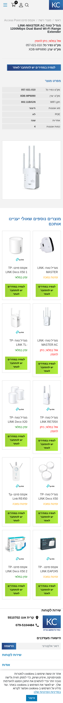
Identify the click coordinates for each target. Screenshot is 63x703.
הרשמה (9, 646)
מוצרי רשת (44, 20)
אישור (31, 698)
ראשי (58, 20)
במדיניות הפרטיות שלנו (47, 692)
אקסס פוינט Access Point (19, 20)
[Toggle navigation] (5, 5)
